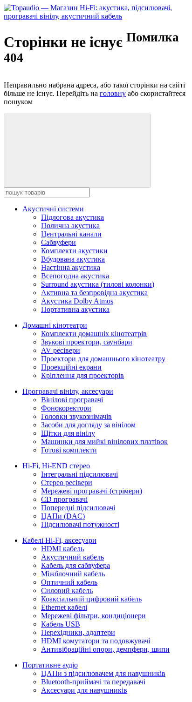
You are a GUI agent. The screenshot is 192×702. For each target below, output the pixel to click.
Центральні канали (71, 234)
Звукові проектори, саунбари (86, 342)
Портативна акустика (75, 309)
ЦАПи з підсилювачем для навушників (103, 673)
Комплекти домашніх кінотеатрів (94, 334)
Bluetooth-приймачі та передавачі (93, 682)
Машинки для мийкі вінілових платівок (104, 442)
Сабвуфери (58, 242)
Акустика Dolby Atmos (77, 301)
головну (113, 93)
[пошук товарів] (77, 151)
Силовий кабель (67, 590)
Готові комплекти (69, 450)
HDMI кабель (62, 549)
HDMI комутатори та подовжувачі (95, 641)
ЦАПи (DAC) (63, 516)
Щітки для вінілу (68, 433)
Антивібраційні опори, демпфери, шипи (105, 649)
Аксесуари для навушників (84, 690)
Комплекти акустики (74, 251)
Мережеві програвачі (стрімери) (91, 491)
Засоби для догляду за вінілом (88, 425)
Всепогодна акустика (75, 276)
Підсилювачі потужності (80, 524)
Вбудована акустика (73, 259)
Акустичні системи (53, 209)
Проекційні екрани (71, 367)
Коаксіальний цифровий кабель (91, 599)
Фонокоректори (66, 408)
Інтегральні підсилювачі (79, 474)
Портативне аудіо (50, 665)
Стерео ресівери (66, 482)
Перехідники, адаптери (78, 632)
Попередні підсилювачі (78, 508)
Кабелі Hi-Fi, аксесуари (59, 540)
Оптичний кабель (69, 582)
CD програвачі (64, 499)
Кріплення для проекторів (82, 375)
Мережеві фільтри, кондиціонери (93, 616)
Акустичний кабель (72, 557)
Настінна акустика (70, 267)
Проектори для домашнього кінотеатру (103, 359)
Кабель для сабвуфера (75, 565)
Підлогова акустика (72, 217)
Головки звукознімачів (76, 416)
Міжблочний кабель (73, 574)
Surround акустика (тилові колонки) (97, 284)
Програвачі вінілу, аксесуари (67, 391)
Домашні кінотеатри (54, 325)
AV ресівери (60, 350)
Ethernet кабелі (64, 607)
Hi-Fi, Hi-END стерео (56, 466)
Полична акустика (70, 226)
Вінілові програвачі (72, 400)
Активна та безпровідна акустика (94, 293)
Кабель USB (60, 624)
